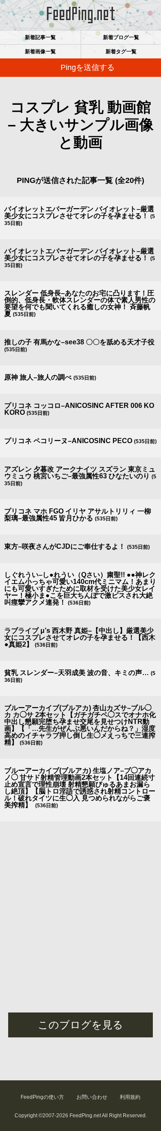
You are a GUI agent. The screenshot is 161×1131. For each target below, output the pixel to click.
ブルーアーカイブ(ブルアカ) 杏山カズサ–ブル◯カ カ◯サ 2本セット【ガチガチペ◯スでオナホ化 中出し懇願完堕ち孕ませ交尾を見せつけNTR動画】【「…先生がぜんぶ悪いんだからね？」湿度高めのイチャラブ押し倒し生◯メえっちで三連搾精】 (80, 725)
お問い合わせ (91, 1097)
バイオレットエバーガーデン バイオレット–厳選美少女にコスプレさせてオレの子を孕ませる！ (79, 212)
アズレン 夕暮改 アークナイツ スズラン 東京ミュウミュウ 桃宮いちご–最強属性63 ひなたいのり (79, 472)
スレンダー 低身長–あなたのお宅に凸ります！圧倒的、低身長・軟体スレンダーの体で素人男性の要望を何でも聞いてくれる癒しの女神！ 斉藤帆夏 (79, 303)
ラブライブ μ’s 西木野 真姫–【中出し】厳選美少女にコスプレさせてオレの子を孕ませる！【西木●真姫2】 (79, 637)
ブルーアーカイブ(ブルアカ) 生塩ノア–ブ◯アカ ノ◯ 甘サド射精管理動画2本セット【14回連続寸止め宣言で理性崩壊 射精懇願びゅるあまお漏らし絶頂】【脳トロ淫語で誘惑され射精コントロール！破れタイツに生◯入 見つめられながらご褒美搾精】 (79, 788)
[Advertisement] (80, 927)
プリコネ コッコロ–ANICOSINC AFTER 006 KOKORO (79, 409)
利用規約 (130, 1097)
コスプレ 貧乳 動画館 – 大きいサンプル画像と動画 (81, 124)
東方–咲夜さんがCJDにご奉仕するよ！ (64, 546)
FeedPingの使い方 (42, 1097)
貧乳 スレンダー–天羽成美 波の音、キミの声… (76, 672)
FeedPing (80, 15)
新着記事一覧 (40, 37)
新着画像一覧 (40, 52)
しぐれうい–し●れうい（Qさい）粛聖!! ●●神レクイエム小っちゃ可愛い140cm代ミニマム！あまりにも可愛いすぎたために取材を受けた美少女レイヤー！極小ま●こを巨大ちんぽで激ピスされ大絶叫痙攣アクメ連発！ (80, 588)
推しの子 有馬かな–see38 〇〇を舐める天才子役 (79, 342)
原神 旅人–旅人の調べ (38, 377)
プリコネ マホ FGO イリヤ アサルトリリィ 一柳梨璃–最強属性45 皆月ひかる (77, 515)
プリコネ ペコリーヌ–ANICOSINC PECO (68, 440)
